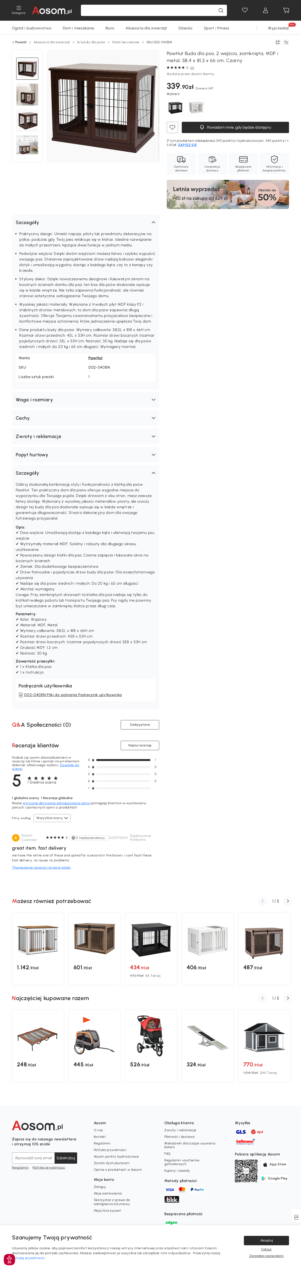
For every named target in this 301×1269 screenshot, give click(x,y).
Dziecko (185, 28)
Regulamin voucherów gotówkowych (182, 1162)
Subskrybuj (65, 1158)
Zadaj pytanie (140, 725)
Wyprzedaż (278, 28)
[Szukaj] (221, 10)
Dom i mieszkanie (78, 28)
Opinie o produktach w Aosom (118, 1170)
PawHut (95, 358)
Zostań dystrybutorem (112, 1163)
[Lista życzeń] (245, 10)
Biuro (110, 28)
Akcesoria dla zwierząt (146, 28)
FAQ (167, 1154)
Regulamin (20, 1168)
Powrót (21, 42)
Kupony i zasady (177, 1171)
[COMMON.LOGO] (52, 10)
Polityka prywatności (48, 1168)
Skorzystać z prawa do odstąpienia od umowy (112, 1202)
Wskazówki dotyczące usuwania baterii (189, 1145)
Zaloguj (100, 1187)
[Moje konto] (265, 10)
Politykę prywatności (28, 1258)
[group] (38, 949)
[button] (85, 222)
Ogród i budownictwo (31, 28)
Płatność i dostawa (179, 1137)
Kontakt (100, 1137)
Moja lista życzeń (107, 1211)
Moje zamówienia (108, 1193)
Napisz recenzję (139, 745)
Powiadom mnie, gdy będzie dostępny (238, 127)
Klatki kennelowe (125, 42)
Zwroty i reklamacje (180, 1130)
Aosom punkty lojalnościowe (116, 1157)
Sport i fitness (217, 28)
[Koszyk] (286, 10)
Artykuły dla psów (91, 42)
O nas (98, 1130)
